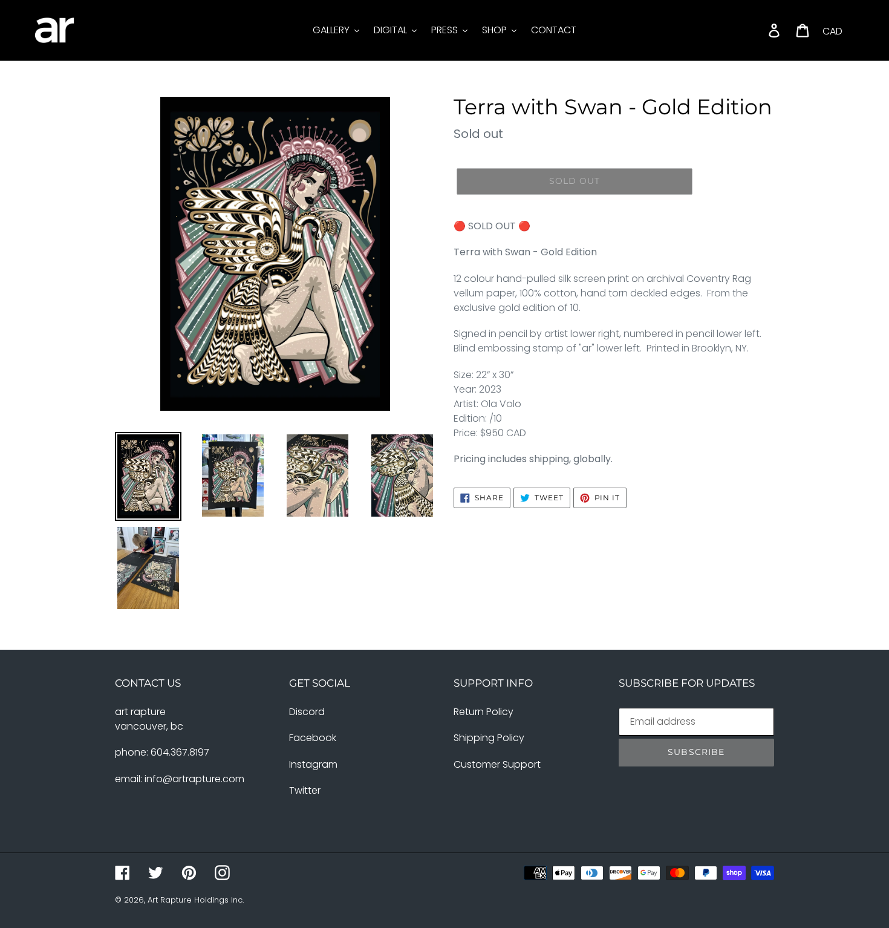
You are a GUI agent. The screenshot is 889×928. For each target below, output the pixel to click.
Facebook (312, 738)
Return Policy (483, 712)
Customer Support (497, 764)
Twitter (305, 790)
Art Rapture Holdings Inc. (196, 900)
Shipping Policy (489, 738)
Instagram (313, 764)
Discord (307, 712)
